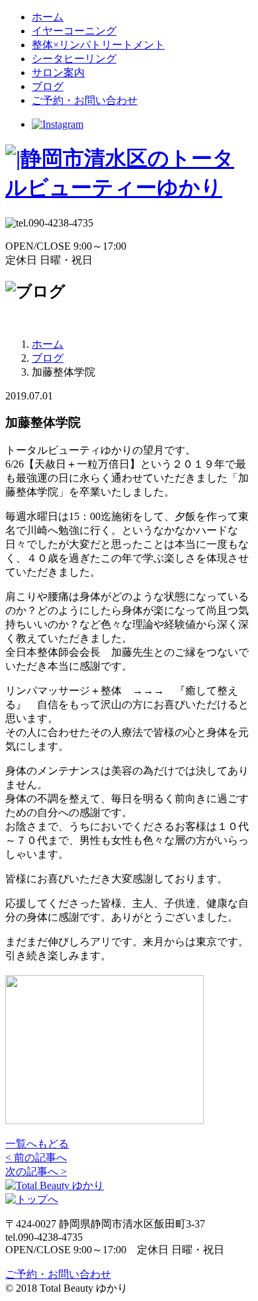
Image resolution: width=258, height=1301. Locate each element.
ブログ (48, 86)
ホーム (48, 17)
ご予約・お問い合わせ (85, 100)
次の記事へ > (36, 1171)
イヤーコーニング (74, 30)
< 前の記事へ (36, 1157)
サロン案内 (58, 72)
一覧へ (37, 1143)
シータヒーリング (74, 58)
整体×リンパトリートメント (98, 44)
